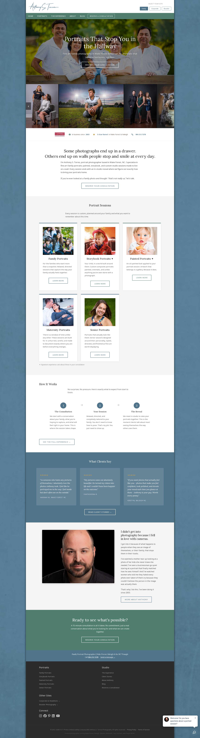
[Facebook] (45, 716)
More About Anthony (136, 599)
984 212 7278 (93, 657)
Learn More (58, 281)
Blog (82, 16)
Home (30, 16)
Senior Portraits (45, 688)
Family (144, 9)
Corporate (154, 9)
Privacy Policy (131, 730)
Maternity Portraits (46, 684)
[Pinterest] (49, 716)
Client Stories (107, 676)
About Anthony (107, 680)
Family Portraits (45, 673)
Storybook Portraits (47, 676)
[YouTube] (58, 716)
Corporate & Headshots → (49, 701)
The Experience (58, 16)
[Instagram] (40, 716)
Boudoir (166, 9)
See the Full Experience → (57, 442)
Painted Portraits (45, 680)
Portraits (42, 16)
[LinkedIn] (53, 716)
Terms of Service (144, 730)
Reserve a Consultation (101, 16)
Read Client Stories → (100, 512)
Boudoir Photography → (48, 704)
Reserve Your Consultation (100, 65)
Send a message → (107, 657)
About (73, 16)
